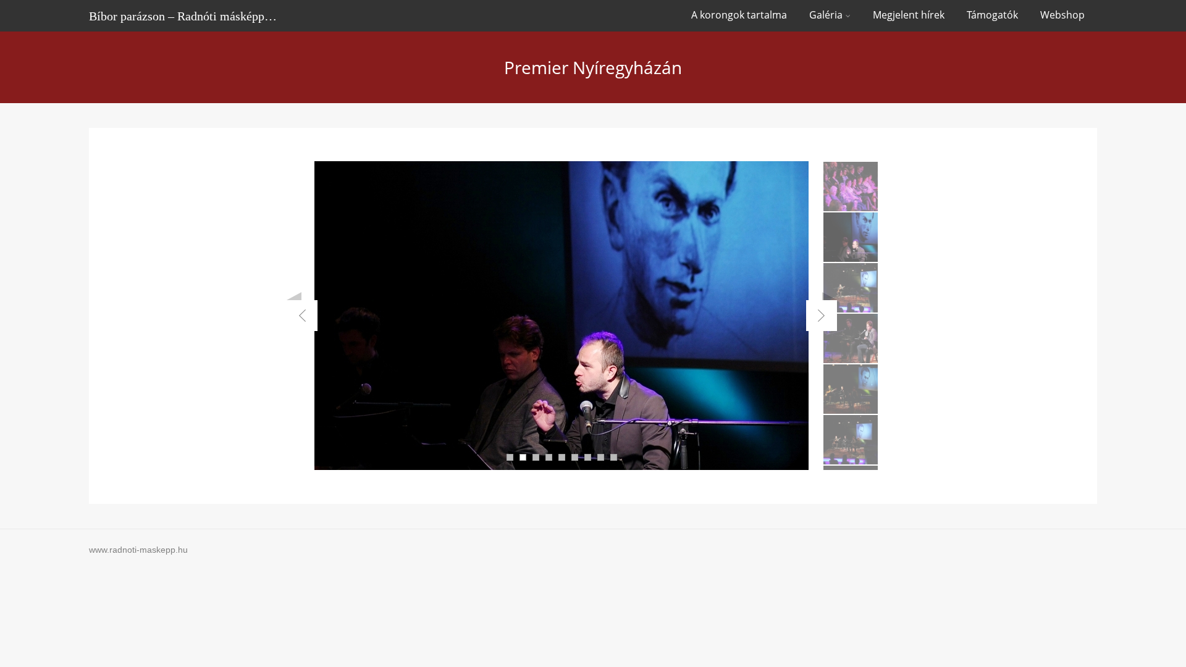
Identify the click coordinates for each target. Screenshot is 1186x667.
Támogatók (992, 15)
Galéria (826, 15)
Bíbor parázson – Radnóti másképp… (183, 16)
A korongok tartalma (739, 15)
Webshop (1062, 15)
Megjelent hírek (908, 15)
